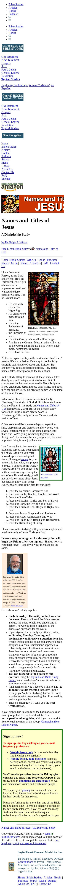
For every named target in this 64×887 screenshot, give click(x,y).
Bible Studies (16, 4)
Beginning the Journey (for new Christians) (25, 85)
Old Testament (9, 56)
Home (4, 143)
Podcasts (13, 13)
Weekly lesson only (21, 752)
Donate (5, 165)
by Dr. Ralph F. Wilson (14, 242)
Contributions (25, 861)
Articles (13, 7)
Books (12, 10)
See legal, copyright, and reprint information (30, 842)
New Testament (10, 59)
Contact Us (7, 172)
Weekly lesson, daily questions (28, 758)
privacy (26, 790)
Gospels (5, 63)
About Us (6, 169)
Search (5, 159)
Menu (4, 162)
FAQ (4, 175)
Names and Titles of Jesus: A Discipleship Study (28, 827)
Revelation (7, 75)
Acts (4, 66)
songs (24, 459)
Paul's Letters (8, 69)
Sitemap (5, 178)
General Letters (10, 72)
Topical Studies (10, 79)
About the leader (16, 606)
